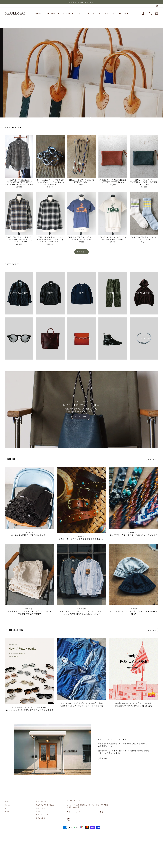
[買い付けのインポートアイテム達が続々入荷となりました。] (133, 498)
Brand (67, 13)
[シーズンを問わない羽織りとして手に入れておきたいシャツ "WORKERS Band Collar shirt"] (81, 574)
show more (103, 758)
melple (118, 703)
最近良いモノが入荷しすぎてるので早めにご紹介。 (81, 538)
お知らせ (20, 707)
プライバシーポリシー (43, 815)
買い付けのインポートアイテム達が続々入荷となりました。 (133, 536)
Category (51, 13)
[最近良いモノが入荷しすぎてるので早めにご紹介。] (81, 500)
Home (38, 13)
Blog (91, 13)
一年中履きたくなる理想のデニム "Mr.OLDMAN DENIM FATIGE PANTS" (29, 612)
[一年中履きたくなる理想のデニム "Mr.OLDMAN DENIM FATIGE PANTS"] (29, 575)
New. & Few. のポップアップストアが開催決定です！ (29, 710)
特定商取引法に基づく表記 (45, 805)
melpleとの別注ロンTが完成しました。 (29, 534)
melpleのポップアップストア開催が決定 (133, 705)
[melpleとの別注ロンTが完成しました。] (29, 498)
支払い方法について (43, 801)
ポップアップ (29, 707)
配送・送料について (43, 808)
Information (106, 13)
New (14, 707)
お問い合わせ (40, 818)
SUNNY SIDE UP (66, 703)
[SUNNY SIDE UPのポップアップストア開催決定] (81, 669)
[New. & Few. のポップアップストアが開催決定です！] (29, 671)
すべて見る (81, 252)
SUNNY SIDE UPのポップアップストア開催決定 (81, 705)
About (81, 13)
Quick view (19, 175)
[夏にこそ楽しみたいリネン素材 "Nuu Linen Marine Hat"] (133, 574)
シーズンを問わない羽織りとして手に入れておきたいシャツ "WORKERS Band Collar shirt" (81, 612)
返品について (40, 811)
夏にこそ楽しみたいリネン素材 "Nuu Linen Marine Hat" (133, 612)
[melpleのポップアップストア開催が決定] (133, 669)
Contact (123, 13)
